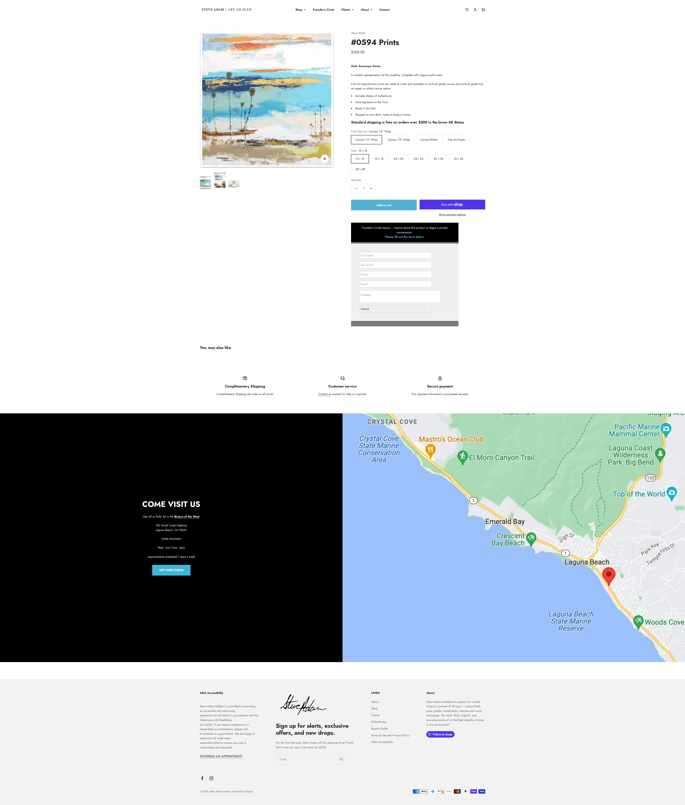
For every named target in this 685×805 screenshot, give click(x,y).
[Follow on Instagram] (211, 778)
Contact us (324, 394)
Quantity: (356, 180)
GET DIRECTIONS (171, 570)
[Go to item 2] (219, 180)
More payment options (452, 214)
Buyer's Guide (379, 728)
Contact (385, 9)
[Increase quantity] (371, 188)
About (365, 9)
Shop (298, 9)
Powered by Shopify (242, 791)
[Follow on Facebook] (202, 778)
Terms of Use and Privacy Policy (390, 735)
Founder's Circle (323, 9)
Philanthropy (378, 722)
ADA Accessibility (382, 742)
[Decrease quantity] (356, 188)
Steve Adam (358, 33)
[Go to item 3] (234, 184)
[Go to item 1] (205, 182)
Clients (345, 9)
